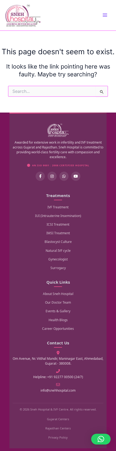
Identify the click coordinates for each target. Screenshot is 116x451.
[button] (101, 439)
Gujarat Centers (58, 419)
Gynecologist (58, 259)
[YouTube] (75, 176)
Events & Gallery (58, 311)
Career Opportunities (58, 328)
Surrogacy (58, 268)
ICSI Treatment (58, 224)
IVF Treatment (58, 207)
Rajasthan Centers (58, 428)
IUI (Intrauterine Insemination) (58, 215)
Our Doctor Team (58, 302)
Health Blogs (58, 320)
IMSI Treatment (58, 233)
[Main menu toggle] (105, 15)
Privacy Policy (58, 437)
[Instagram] (52, 176)
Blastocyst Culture (58, 241)
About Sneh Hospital (58, 293)
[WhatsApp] (64, 176)
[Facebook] (40, 176)
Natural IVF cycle (58, 250)
